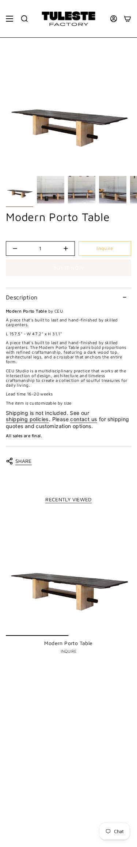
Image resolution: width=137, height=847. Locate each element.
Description (21, 297)
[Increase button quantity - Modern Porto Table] (61, 248)
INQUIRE (69, 651)
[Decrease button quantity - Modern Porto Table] (20, 248)
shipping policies (27, 419)
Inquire (104, 248)
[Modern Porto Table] (68, 573)
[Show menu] (9, 18)
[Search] (24, 18)
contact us (83, 419)
